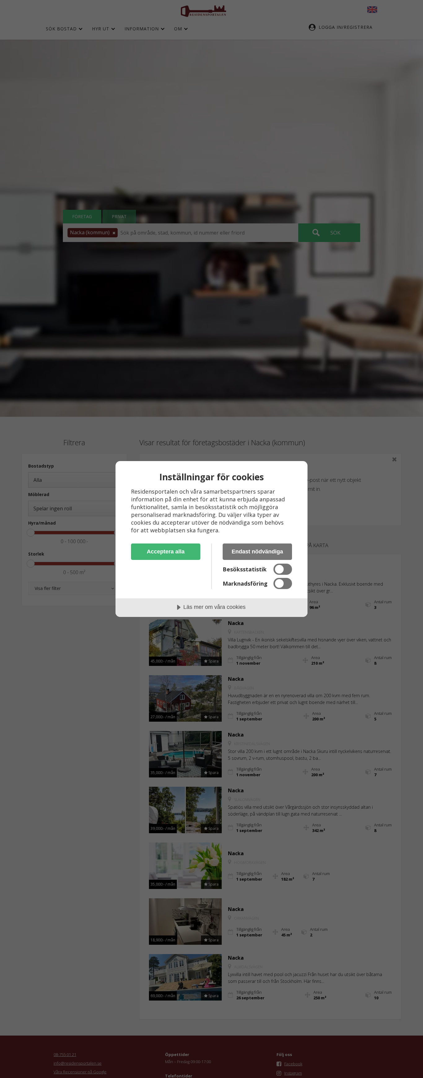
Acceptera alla (166, 551)
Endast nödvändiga (257, 551)
